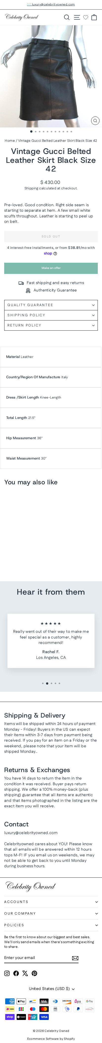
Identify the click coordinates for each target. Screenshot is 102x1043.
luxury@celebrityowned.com (31, 833)
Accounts (16, 901)
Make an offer (51, 270)
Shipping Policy (26, 315)
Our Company (20, 913)
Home (10, 140)
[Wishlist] (86, 17)
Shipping (31, 188)
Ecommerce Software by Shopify (51, 1039)
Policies (14, 925)
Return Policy (24, 325)
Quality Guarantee (30, 305)
